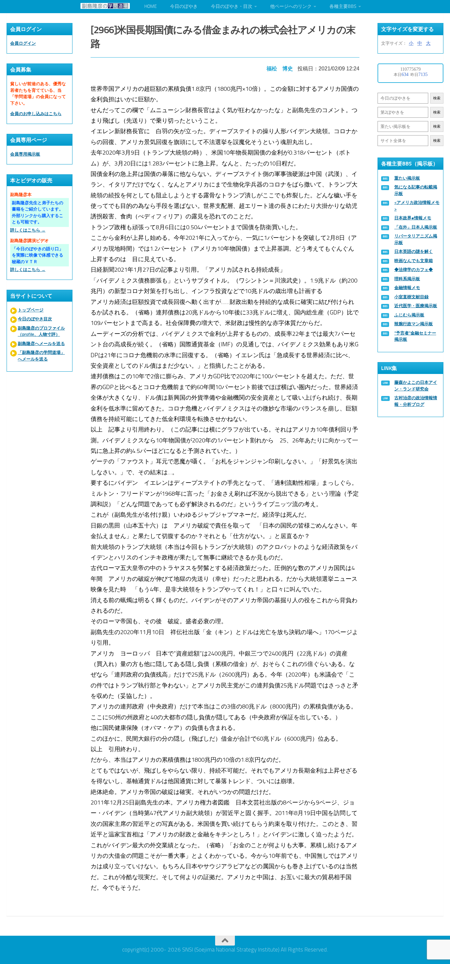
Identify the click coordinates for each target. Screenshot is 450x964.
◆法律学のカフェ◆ (413, 269)
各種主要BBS (342, 6)
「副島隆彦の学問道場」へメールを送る (41, 355)
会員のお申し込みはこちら (36, 113)
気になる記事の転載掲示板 (415, 190)
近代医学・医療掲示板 (415, 305)
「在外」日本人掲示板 (415, 227)
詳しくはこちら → (27, 230)
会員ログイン (23, 43)
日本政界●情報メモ (412, 217)
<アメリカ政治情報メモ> (416, 205)
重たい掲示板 (407, 178)
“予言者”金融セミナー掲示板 (415, 336)
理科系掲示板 (407, 278)
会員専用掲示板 (25, 154)
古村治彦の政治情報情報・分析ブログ (415, 401)
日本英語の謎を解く (413, 251)
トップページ (30, 310)
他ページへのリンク (291, 6)
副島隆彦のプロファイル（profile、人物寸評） (41, 331)
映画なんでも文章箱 (413, 260)
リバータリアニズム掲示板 (415, 239)
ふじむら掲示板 (409, 314)
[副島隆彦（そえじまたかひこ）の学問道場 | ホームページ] (105, 6)
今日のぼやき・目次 (231, 6)
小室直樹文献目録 (411, 296)
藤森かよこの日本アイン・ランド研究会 (415, 385)
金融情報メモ (407, 287)
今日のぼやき (184, 6)
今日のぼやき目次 (35, 318)
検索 (436, 98)
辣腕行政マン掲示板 (413, 323)
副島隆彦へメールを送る (41, 343)
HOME (150, 6)
